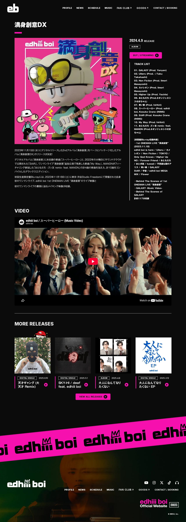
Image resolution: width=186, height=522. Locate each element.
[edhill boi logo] (13, 8)
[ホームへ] (26, 483)
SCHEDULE (94, 8)
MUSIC (108, 8)
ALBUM (135, 47)
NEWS (80, 8)
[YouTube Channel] (146, 482)
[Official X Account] (162, 482)
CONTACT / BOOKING (165, 8)
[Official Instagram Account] (154, 482)
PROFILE (67, 8)
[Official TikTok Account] (169, 482)
